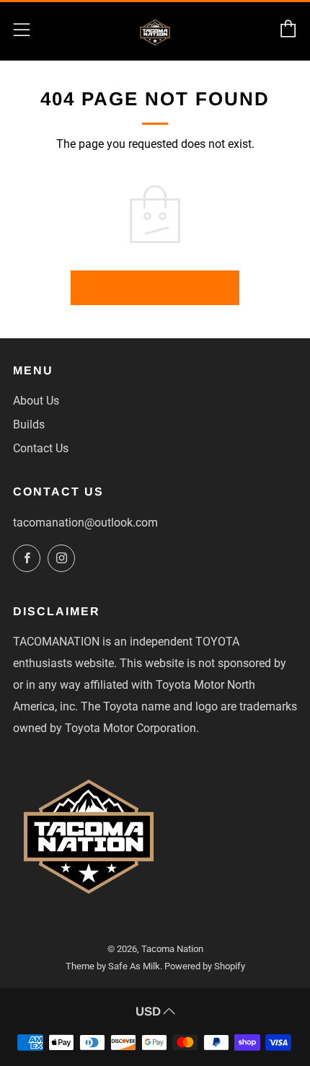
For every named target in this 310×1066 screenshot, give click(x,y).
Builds (29, 424)
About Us (36, 401)
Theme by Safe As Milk (113, 966)
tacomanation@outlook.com (85, 522)
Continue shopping (155, 287)
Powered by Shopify (204, 966)
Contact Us (40, 448)
